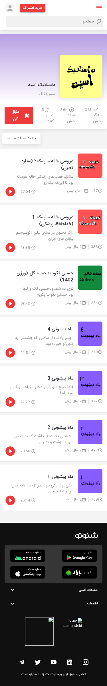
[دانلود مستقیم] (27, 556)
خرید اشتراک (33, 8)
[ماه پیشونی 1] (53, 488)
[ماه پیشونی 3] (53, 389)
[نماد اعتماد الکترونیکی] (39, 632)
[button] (99, 7)
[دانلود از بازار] (79, 572)
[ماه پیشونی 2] (53, 438)
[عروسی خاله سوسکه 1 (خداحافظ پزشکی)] (53, 231)
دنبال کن (15, 116)
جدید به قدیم (25, 138)
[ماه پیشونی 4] (53, 340)
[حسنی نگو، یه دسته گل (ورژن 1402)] (53, 287)
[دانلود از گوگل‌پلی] (79, 556)
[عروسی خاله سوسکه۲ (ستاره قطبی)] (53, 175)
